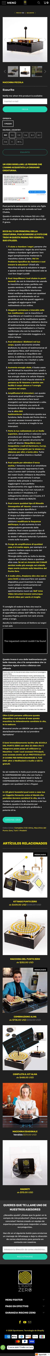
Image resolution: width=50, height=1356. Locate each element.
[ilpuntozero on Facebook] (20, 1322)
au (39, 135)
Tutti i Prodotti (20, 831)
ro (5, 135)
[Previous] (5, 39)
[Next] (44, 39)
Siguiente (31, 13)
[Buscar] (39, 2)
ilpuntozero (18, 1330)
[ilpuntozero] (25, 2)
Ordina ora (12, 820)
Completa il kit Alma (23, 828)
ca (25, 135)
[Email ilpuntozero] (30, 1322)
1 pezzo (8, 124)
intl (19, 142)
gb (19, 135)
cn (5, 142)
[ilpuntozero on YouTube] (25, 1322)
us (12, 135)
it (12, 142)
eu (32, 135)
